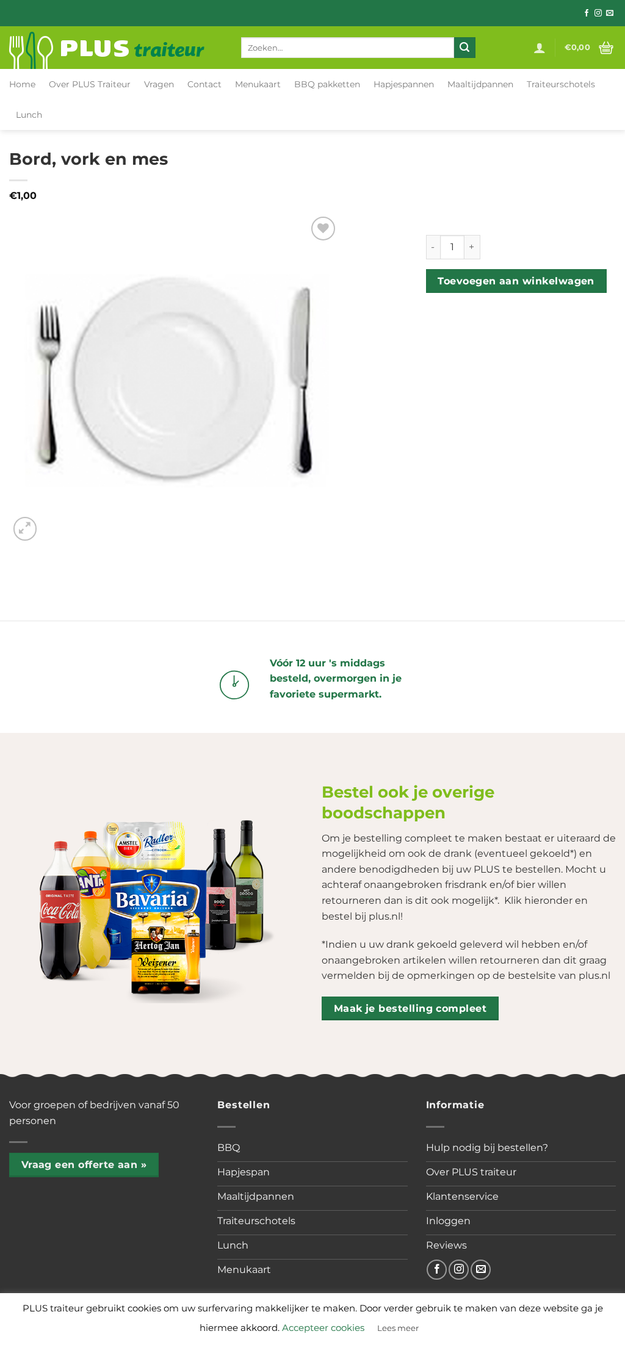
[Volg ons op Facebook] (586, 13)
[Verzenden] (464, 47)
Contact (204, 84)
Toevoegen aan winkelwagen (516, 281)
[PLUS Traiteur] (116, 47)
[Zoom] (25, 529)
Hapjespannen (404, 84)
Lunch (29, 114)
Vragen (159, 84)
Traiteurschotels (561, 84)
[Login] (539, 47)
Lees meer (398, 1328)
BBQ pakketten (327, 84)
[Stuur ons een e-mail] (609, 13)
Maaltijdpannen (480, 84)
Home (22, 84)
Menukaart (258, 84)
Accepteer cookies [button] (323, 1327)
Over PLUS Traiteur (90, 84)
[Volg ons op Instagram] (598, 13)
